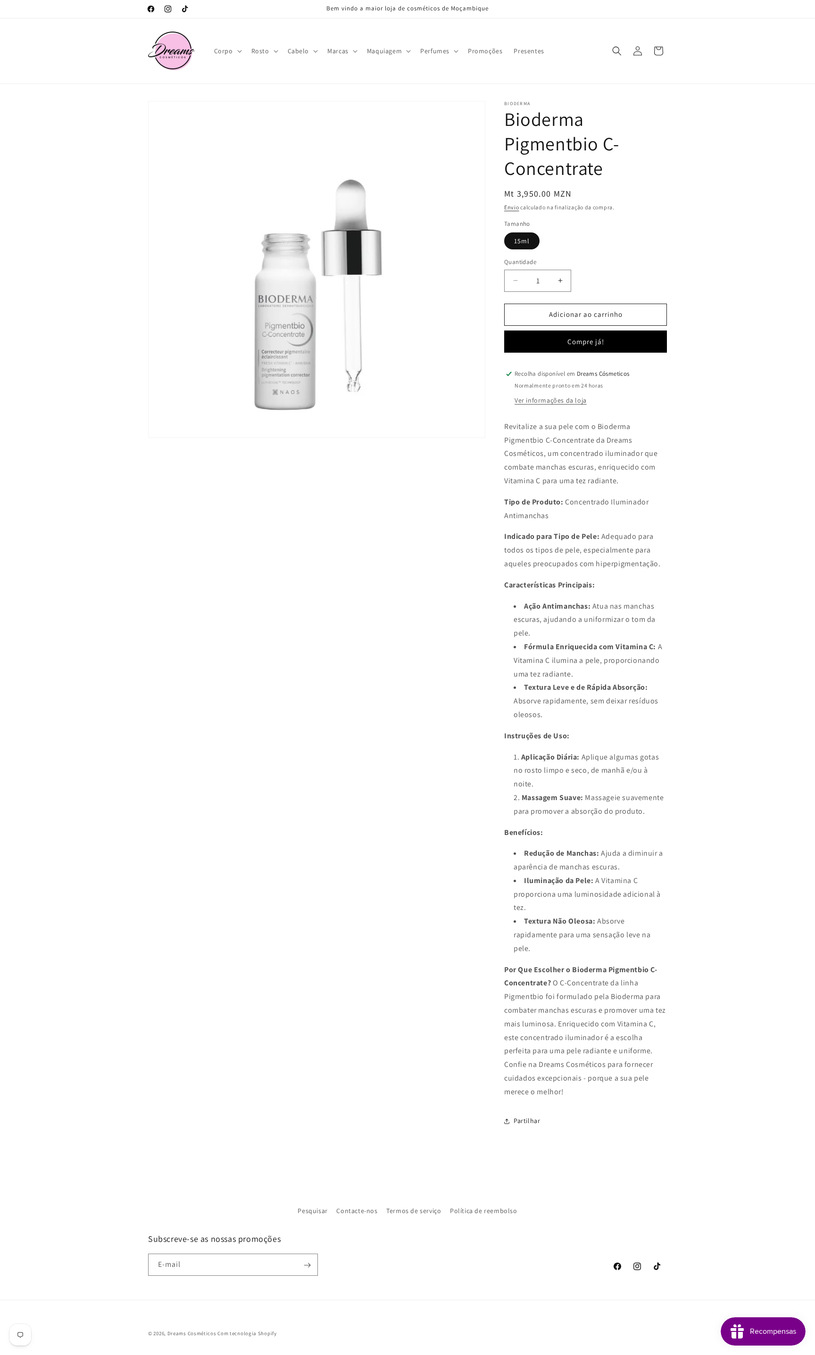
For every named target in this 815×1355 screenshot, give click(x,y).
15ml (522, 241)
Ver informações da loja (551, 400)
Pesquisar (312, 1210)
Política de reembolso (483, 1210)
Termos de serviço (413, 1210)
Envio (511, 207)
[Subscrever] (307, 1265)
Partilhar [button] (527, 1120)
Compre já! (585, 341)
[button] (227, 51)
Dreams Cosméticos (191, 1333)
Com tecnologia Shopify (246, 1333)
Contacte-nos (356, 1210)
